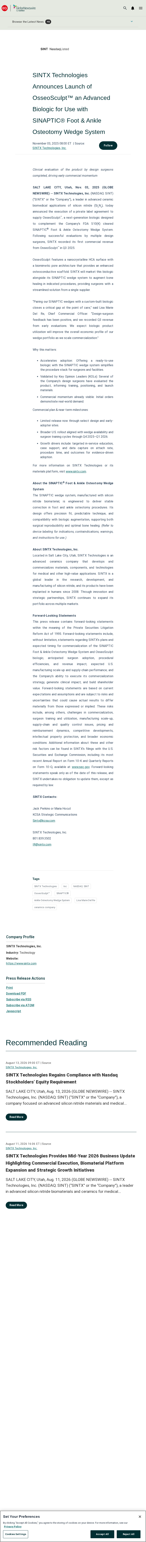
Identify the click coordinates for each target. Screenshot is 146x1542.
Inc (65, 886)
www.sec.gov (81, 767)
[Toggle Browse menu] (131, 21)
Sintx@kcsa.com (44, 820)
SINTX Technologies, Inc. (49, 148)
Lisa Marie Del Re (85, 900)
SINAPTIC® (62, 893)
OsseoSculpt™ (42, 893)
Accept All (102, 1534)
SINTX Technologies (45, 886)
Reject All (128, 1534)
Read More (16, 1116)
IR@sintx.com (42, 844)
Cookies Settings (15, 1534)
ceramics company (44, 907)
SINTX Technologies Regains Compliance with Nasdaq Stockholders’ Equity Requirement (62, 1078)
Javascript (13, 1011)
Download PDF (16, 993)
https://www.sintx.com (21, 963)
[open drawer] (140, 8)
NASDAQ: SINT (81, 886)
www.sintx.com (76, 471)
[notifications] (132, 8)
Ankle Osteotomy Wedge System (52, 900)
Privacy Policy (12, 1526)
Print (9, 987)
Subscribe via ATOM (20, 1005)
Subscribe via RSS (18, 999)
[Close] (140, 1516)
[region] (73, 1526)
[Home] (19, 8)
